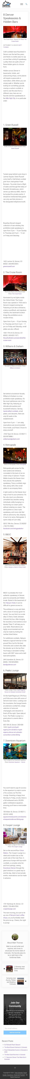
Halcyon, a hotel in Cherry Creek (17, 567)
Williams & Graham (15, 368)
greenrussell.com (9, 266)
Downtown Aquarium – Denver (17, 762)
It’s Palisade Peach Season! (12, 1045)
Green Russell (15, 148)
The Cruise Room (17, 294)
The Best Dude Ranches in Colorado (14, 1054)
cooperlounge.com (9, 909)
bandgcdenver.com (9, 665)
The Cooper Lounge (17, 846)
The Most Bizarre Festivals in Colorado (15, 1047)
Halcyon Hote (10, 603)
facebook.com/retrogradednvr (13, 529)
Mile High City (10, 98)
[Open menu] (15, 1068)
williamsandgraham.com (11, 439)
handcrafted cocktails (10, 411)
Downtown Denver (9, 868)
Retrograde (23, 464)
